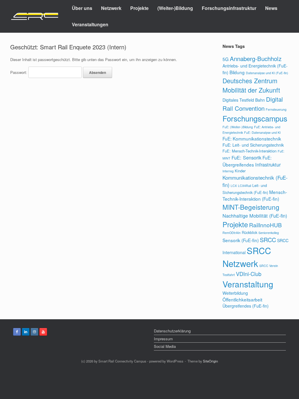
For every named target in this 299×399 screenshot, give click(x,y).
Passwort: (19, 72)
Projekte (139, 8)
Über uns (82, 8)
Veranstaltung (247, 284)
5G (225, 59)
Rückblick (249, 232)
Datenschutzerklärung (172, 331)
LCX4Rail (244, 185)
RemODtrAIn (231, 232)
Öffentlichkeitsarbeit (242, 299)
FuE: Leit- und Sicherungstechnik (253, 145)
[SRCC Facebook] (17, 332)
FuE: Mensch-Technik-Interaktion (249, 151)
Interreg (228, 171)
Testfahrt (228, 275)
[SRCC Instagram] (34, 332)
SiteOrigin (210, 361)
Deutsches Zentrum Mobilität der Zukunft (251, 85)
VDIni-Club (248, 273)
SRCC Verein (268, 265)
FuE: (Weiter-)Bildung (237, 127)
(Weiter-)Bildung (175, 8)
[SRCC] (34, 16)
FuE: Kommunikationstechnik (251, 138)
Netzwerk (111, 8)
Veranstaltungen (90, 24)
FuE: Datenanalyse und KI (262, 132)
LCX (234, 185)
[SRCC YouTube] (43, 332)
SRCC (268, 239)
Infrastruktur (268, 164)
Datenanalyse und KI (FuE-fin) (267, 73)
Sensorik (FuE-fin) (240, 240)
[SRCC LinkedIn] (25, 332)
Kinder (240, 171)
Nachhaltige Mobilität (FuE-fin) (254, 215)
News (271, 8)
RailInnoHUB (265, 225)
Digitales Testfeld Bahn (243, 100)
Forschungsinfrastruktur (229, 8)
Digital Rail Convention (252, 103)
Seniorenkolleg (268, 232)
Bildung (237, 72)
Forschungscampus (254, 118)
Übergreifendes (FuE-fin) (245, 306)
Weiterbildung (235, 293)
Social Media (165, 346)
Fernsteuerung (276, 109)
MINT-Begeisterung (250, 206)
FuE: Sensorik (246, 157)
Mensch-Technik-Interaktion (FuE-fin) (254, 195)
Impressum (163, 338)
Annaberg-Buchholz (255, 58)
